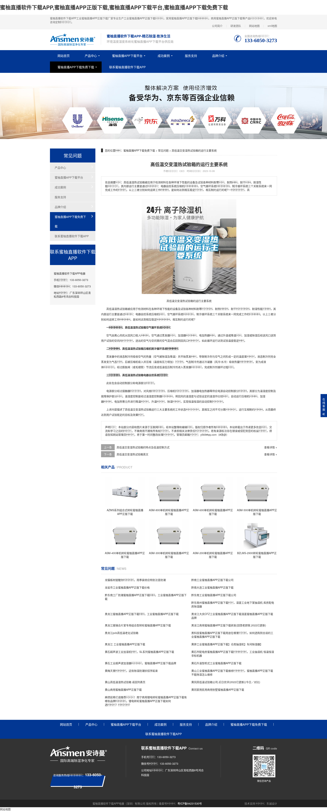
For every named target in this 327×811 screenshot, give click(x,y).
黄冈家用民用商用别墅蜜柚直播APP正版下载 (217, 689)
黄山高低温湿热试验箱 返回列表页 (125, 682)
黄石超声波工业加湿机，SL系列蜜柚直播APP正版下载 (139, 652)
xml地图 (272, 26)
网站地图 (254, 26)
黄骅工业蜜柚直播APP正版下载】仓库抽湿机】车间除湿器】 (227, 644)
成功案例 (164, 56)
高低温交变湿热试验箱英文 (132, 454)
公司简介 (217, 26)
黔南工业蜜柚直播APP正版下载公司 (212, 580)
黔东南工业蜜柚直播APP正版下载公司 (213, 595)
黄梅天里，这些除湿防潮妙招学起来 (131, 671)
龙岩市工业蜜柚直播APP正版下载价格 (127, 587)
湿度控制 (268, 391)
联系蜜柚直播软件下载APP (127, 67)
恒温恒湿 (193, 401)
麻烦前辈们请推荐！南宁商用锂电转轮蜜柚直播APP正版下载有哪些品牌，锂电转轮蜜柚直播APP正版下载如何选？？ (146, 701)
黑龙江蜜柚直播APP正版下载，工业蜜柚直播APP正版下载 (142, 614)
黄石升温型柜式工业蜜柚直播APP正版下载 (216, 663)
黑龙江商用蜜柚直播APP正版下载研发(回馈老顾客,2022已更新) (228, 625)
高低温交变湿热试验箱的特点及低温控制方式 (143, 447)
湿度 (130, 396)
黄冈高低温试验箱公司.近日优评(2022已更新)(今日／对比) (225, 682)
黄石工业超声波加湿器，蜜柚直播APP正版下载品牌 (140, 663)
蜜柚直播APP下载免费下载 (76, 67)
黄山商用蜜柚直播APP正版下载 (123, 689)
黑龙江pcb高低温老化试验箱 (121, 633)
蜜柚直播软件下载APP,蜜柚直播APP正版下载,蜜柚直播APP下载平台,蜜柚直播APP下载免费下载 (114, 7)
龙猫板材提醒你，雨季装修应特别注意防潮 (135, 580)
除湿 (254, 335)
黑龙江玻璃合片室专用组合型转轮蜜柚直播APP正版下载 (138, 625)
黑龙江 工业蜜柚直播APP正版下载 (125, 644)
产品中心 (91, 56)
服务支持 (191, 56)
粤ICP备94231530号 (190, 803)
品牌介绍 (218, 56)
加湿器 (182, 335)
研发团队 (235, 26)
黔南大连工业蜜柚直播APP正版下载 (212, 587)
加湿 (246, 335)
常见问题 (163, 150)
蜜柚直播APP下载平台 (127, 56)
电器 (138, 314)
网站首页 (64, 56)
